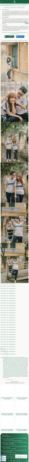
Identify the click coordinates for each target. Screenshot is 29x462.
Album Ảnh (7, 4)
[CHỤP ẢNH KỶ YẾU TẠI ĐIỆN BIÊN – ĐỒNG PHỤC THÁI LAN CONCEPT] (21, 407)
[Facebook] (9, 461)
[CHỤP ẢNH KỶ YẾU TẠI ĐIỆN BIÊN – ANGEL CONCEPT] (7, 391)
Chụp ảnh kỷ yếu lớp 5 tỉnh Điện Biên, (21, 362)
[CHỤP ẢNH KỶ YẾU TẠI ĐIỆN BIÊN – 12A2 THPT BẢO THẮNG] (21, 422)
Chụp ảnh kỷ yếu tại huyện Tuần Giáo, (16, 371)
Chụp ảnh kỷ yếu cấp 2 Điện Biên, (19, 358)
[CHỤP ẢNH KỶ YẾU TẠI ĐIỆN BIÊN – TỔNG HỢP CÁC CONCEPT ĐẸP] (7, 407)
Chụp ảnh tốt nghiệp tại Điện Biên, (17, 359)
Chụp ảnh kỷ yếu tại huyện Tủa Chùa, (18, 372)
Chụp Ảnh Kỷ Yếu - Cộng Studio (14, 33)
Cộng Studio (6, 32)
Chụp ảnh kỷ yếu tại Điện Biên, (8, 357)
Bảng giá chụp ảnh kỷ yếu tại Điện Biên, (14, 376)
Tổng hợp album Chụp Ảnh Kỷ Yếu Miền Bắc (17, 4)
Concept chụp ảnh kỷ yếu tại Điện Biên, (20, 373)
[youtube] (12, 461)
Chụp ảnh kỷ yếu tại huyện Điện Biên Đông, (10, 369)
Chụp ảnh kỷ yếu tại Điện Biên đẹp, (13, 365)
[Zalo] (20, 461)
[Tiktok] (18, 461)
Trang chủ (2, 4)
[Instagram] (15, 461)
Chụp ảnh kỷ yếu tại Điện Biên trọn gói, (12, 364)
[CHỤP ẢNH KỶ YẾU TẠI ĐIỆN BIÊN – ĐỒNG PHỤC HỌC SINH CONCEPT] (7, 422)
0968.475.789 (23, 32)
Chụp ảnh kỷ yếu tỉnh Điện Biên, (19, 357)
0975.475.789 (19, 32)
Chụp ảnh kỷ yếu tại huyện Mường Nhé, (13, 370)
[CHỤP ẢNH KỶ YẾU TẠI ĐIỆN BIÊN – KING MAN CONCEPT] (21, 391)
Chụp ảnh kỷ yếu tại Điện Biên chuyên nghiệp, (15, 366)
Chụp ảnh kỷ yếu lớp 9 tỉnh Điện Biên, (9, 363)
